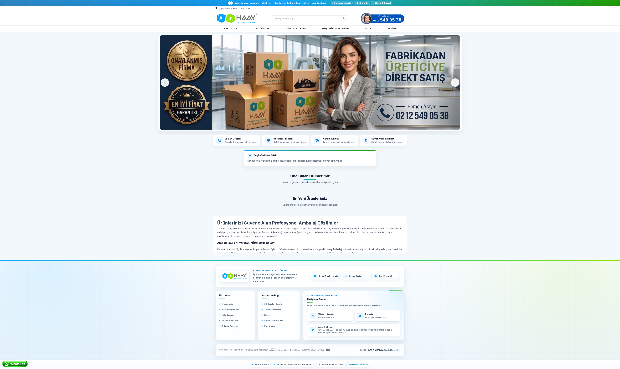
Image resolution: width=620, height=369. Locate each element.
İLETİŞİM (392, 28)
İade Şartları (227, 315)
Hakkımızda (227, 304)
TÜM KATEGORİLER (296, 28)
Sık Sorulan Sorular (273, 304)
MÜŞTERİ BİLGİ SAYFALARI (335, 28)
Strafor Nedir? (262, 364)
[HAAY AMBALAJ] (235, 276)
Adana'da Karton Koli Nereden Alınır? (295, 364)
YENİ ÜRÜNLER (261, 28)
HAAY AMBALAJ (375, 350)
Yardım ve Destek (272, 309)
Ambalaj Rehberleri (273, 320)
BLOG (368, 28)
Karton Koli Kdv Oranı (332, 364)
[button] (165, 82)
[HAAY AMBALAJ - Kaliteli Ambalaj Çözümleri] (310, 82)
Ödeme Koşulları (230, 326)
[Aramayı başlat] (344, 18)
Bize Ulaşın (269, 326)
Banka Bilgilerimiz (230, 309)
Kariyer (267, 315)
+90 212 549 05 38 (241, 8)
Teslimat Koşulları (230, 320)
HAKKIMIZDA (231, 28)
